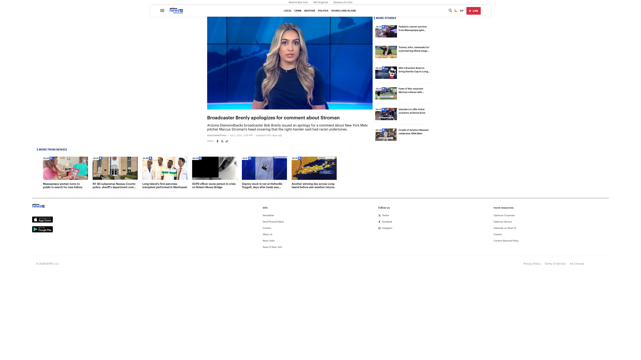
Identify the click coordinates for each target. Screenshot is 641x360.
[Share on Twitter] (222, 141)
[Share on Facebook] (217, 141)
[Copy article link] (227, 141)
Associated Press (216, 135)
